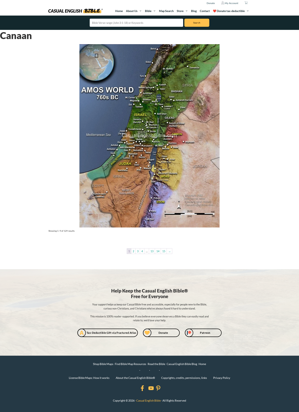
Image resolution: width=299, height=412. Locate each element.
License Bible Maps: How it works (89, 377)
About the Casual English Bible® (135, 377)
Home (119, 11)
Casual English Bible (148, 400)
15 (163, 251)
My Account (231, 3)
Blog (194, 11)
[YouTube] (147, 388)
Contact (205, 11)
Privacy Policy (221, 377)
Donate (211, 3)
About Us (132, 11)
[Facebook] (138, 388)
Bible (148, 11)
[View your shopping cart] (246, 3)
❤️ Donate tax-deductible (229, 11)
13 (152, 251)
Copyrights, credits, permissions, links (184, 377)
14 (157, 251)
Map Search (166, 11)
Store (180, 11)
